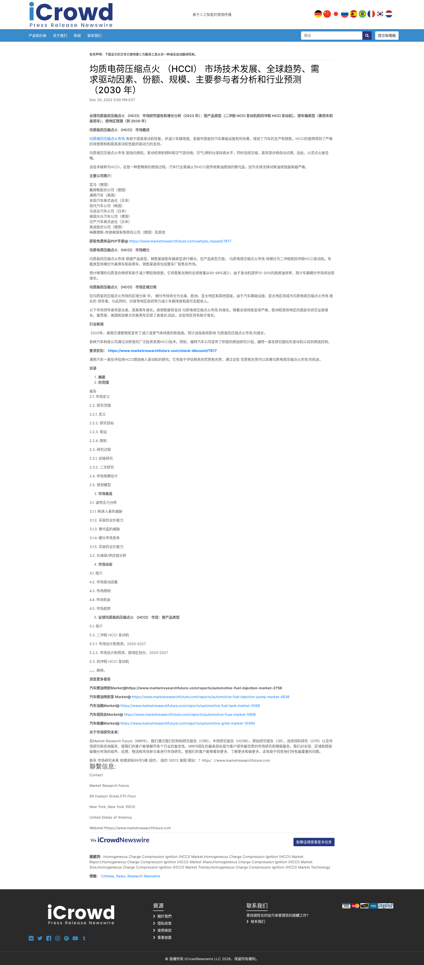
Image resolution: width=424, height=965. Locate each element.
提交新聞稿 (387, 35)
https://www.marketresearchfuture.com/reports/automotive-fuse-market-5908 (190, 714)
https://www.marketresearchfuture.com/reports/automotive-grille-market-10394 (187, 723)
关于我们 (60, 35)
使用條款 (164, 930)
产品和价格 (37, 35)
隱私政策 (164, 923)
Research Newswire (143, 876)
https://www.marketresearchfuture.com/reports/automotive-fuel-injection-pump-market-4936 (211, 697)
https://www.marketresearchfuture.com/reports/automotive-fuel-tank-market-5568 (190, 705)
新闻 (77, 35)
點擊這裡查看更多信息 (314, 842)
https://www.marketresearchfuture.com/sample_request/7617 (180, 241)
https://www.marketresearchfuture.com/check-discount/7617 (162, 350)
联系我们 (94, 35)
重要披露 (164, 937)
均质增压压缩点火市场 (107, 138)
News (120, 876)
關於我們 (164, 916)
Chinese (107, 876)
